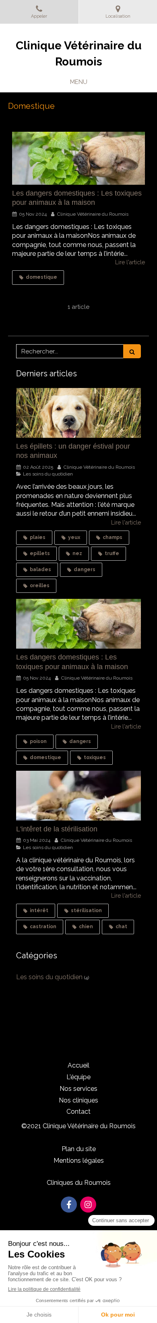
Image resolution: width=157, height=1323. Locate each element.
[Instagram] (88, 1204)
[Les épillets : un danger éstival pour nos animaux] (78, 413)
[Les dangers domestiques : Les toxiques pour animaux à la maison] (78, 158)
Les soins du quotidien (49, 977)
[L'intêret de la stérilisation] (78, 796)
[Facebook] (69, 1204)
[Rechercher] (132, 351)
